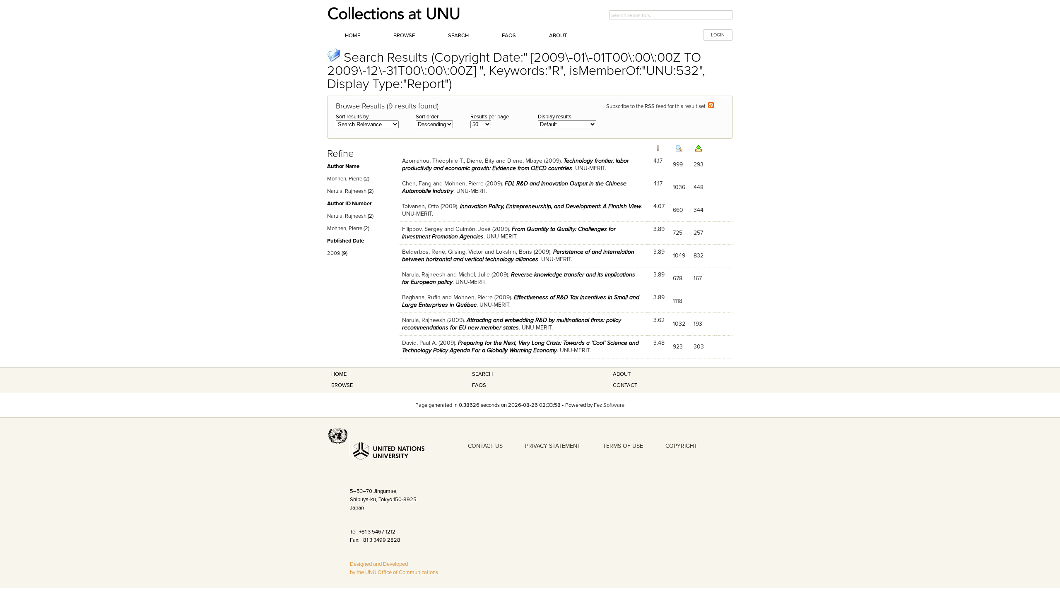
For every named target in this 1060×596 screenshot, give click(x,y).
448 (698, 187)
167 (698, 278)
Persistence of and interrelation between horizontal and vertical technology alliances (518, 255)
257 (698, 232)
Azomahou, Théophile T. (433, 160)
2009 (333, 253)
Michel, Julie (474, 274)
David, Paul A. (419, 342)
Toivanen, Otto (420, 206)
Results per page (489, 116)
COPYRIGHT (681, 445)
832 (698, 255)
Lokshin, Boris (514, 251)
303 (699, 346)
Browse (404, 35)
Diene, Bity (480, 160)
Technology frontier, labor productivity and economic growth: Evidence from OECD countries (515, 164)
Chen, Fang (416, 183)
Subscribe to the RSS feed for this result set (657, 106)
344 (698, 210)
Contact (625, 385)
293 (698, 164)
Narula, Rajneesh (346, 191)
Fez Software (609, 405)
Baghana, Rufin (421, 297)
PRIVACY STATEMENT (553, 445)
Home (352, 35)
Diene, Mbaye (524, 160)
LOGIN (718, 35)
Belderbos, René (423, 251)
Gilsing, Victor (465, 251)
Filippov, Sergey (422, 229)
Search (458, 35)
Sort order (427, 116)
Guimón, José (473, 229)
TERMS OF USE (623, 445)
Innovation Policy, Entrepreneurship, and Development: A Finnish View (550, 206)
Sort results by (352, 116)
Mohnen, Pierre (344, 178)
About (558, 35)
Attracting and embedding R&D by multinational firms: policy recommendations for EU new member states (511, 324)
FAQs (509, 35)
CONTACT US (485, 445)
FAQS (479, 385)
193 (698, 323)
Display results (554, 116)
